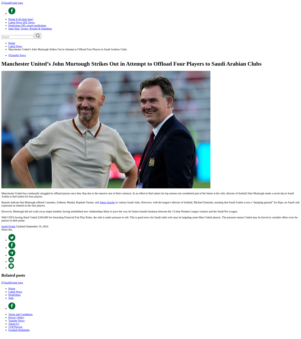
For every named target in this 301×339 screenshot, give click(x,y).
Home (11, 288)
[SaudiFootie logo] (12, 2)
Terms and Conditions (20, 314)
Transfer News (16, 320)
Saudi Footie (8, 226)
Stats (11, 298)
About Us (13, 323)
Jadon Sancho (107, 202)
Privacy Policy (16, 317)
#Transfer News (17, 55)
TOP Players (15, 326)
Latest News (15, 291)
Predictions (14, 294)
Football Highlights (19, 330)
